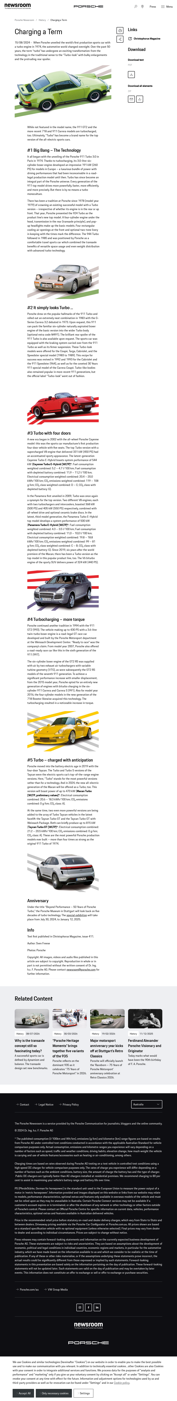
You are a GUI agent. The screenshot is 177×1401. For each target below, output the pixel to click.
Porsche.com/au (29, 1289)
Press (153, 6)
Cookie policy (121, 1383)
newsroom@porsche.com (81, 969)
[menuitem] (22, 1104)
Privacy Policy (71, 1104)
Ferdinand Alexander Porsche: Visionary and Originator (144, 1046)
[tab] (145, 50)
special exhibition (77, 915)
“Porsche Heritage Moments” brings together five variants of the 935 (68, 1048)
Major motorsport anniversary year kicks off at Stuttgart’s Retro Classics (106, 1048)
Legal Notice (46, 1104)
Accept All (25, 1393)
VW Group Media (58, 1289)
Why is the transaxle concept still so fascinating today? (30, 1046)
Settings (85, 1393)
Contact (24, 1104)
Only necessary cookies (55, 1393)
